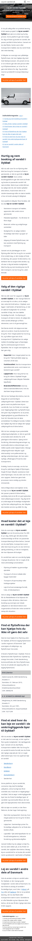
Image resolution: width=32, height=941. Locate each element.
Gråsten (7, 771)
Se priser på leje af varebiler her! (16, 16)
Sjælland (13, 892)
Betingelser (28, 939)
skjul (20, 116)
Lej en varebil (4, 939)
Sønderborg (8, 763)
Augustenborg (9, 775)
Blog (18, 939)
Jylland (24, 889)
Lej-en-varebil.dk (8, 2)
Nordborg (7, 767)
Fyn (2, 892)
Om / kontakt (12, 939)
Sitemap (22, 939)
